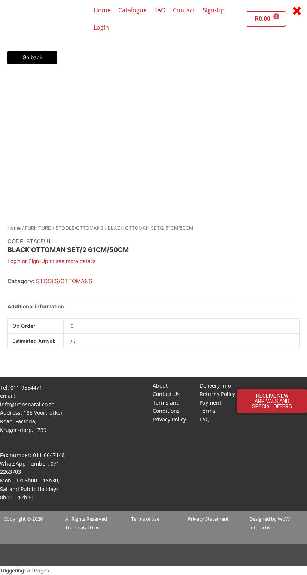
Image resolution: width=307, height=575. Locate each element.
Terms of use (145, 518)
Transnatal (77, 527)
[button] (272, 401)
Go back (32, 57)
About (160, 385)
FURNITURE (38, 228)
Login (101, 27)
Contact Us (166, 393)
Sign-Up (214, 10)
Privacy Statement (208, 518)
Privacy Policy (169, 419)
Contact (184, 10)
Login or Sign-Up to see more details (51, 261)
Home (102, 10)
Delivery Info (215, 385)
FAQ (159, 10)
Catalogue (132, 10)
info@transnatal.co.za (27, 404)
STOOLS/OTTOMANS (79, 228)
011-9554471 (26, 387)
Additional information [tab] (35, 306)
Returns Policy (217, 393)
